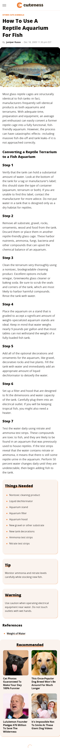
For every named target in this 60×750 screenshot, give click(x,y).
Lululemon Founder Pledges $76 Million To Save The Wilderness (15, 726)
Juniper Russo (13, 42)
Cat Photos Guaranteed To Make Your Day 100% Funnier (12, 683)
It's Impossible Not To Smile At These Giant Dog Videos (43, 725)
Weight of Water (16, 633)
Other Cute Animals (13, 15)
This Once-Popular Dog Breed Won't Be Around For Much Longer (44, 683)
